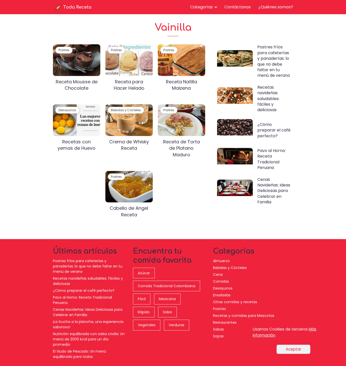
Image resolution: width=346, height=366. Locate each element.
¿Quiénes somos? (275, 7)
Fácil (142, 298)
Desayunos (223, 288)
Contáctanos (237, 7)
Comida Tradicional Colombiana (166, 285)
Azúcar (144, 273)
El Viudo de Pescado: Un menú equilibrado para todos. (79, 354)
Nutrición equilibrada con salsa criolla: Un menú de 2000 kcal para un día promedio (89, 339)
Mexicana (167, 298)
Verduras (176, 325)
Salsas (218, 329)
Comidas (221, 281)
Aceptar (293, 349)
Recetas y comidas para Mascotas (243, 315)
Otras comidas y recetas (235, 301)
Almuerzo (221, 260)
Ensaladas (221, 295)
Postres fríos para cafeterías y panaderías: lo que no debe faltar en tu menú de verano (87, 266)
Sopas (218, 336)
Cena (218, 274)
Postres (219, 308)
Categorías (201, 7)
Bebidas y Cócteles (230, 267)
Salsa (167, 312)
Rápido (144, 312)
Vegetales (147, 325)
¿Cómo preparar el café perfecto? (83, 290)
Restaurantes (225, 322)
